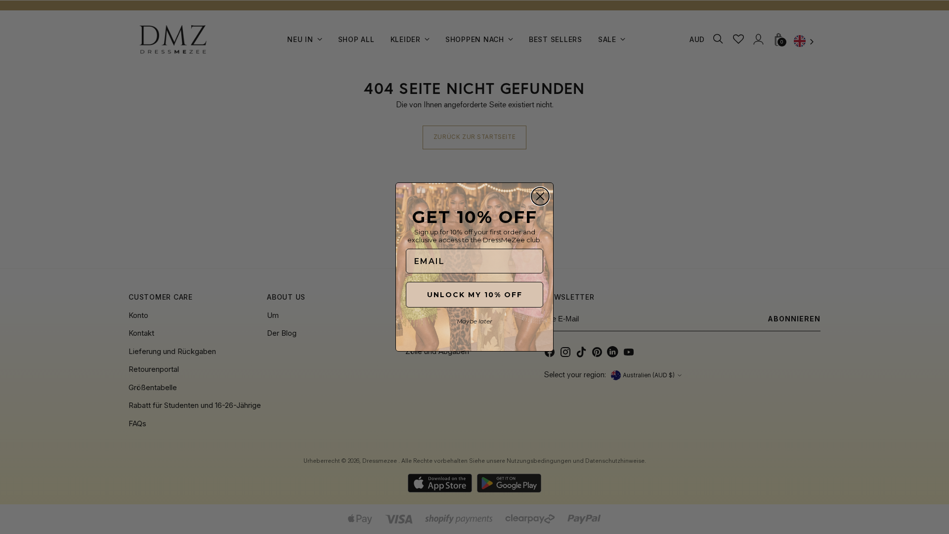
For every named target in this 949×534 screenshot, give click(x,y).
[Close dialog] (540, 196)
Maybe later (474, 321)
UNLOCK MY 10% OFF (474, 294)
